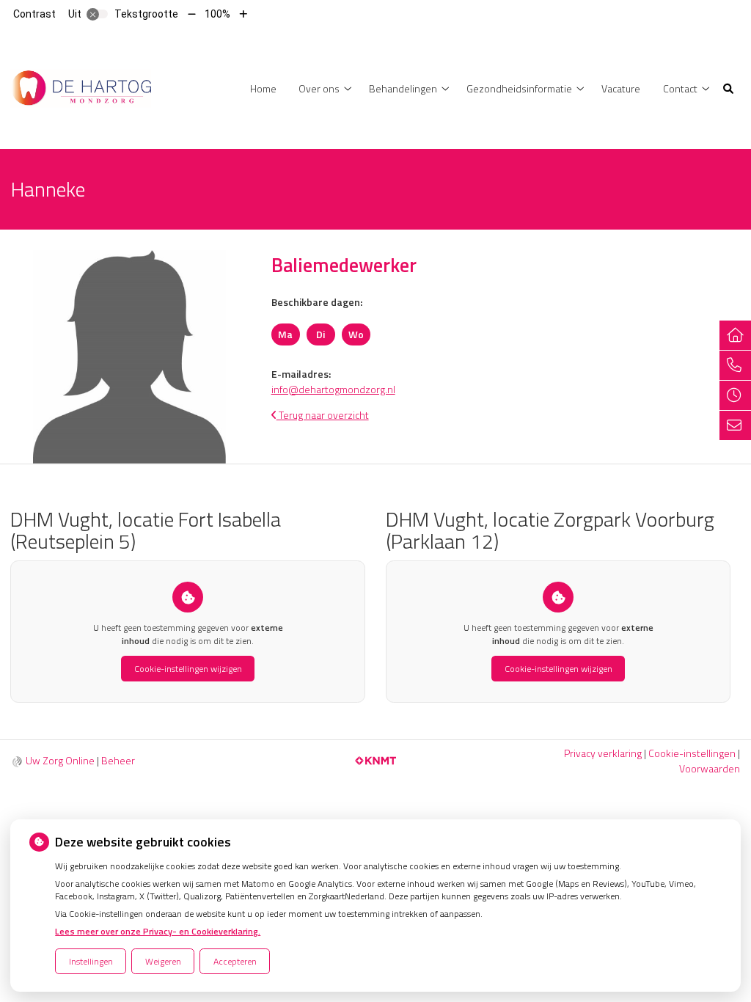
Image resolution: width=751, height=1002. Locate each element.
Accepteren (235, 961)
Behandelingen (403, 88)
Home (263, 88)
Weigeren (163, 961)
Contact (680, 88)
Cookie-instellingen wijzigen (188, 669)
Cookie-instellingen (692, 753)
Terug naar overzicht (322, 415)
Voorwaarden (709, 768)
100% (217, 14)
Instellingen (91, 961)
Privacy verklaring (603, 753)
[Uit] (98, 14)
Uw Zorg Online (60, 760)
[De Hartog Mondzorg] (80, 87)
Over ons (319, 88)
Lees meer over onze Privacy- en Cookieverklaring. (157, 931)
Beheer (118, 760)
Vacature (620, 88)
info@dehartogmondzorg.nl (333, 389)
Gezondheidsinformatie (519, 88)
